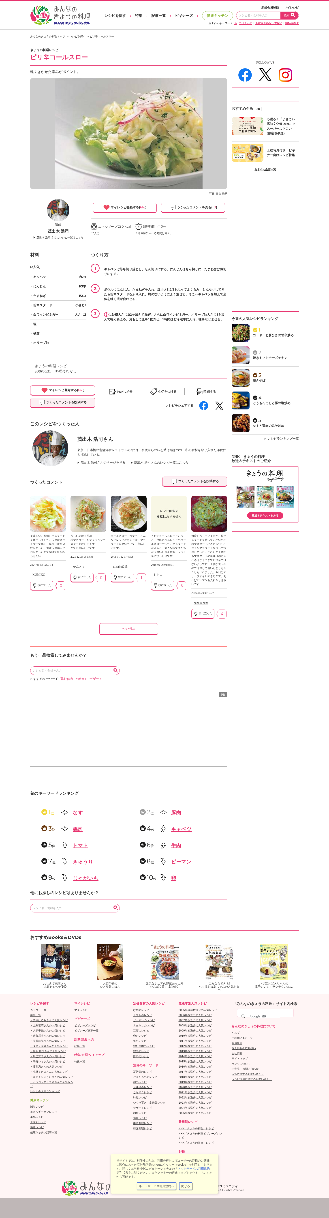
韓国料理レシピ (142, 1128)
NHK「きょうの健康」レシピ (196, 1142)
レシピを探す (115, 15)
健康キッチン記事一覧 (43, 1132)
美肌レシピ (37, 1117)
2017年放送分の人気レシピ (195, 1071)
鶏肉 (78, 829)
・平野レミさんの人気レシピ (47, 1061)
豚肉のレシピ (141, 1056)
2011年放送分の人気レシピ (195, 1040)
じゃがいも (85, 878)
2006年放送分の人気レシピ (195, 1015)
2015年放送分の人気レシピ (195, 1061)
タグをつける (167, 391)
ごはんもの (245, 23)
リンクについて (241, 1063)
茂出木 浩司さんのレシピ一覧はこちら (161, 462)
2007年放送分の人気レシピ (195, 1020)
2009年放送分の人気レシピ (195, 1030)
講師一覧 (35, 1015)
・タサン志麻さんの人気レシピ (49, 1046)
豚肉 (176, 813)
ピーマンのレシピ (144, 1020)
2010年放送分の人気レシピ (195, 1035)
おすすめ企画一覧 (265, 169)
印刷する (209, 391)
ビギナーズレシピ (85, 1025)
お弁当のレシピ (142, 1087)
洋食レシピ (140, 1118)
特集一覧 (79, 1061)
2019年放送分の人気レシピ (195, 1082)
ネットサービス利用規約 (194, 1168)
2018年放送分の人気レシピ (195, 1077)
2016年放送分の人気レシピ (195, 1066)
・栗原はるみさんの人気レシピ (49, 1020)
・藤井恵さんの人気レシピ (46, 1066)
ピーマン (181, 862)
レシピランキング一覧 (283, 438)
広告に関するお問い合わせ (248, 1074)
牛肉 (176, 845)
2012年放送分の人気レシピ (195, 1046)
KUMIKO (38, 574)
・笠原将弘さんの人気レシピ (47, 1040)
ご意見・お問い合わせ (245, 1068)
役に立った (44, 585)
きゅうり (83, 862)
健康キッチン (217, 15)
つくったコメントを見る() (196, 207)
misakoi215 (120, 566)
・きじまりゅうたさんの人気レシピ (51, 1077)
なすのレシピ (141, 1010)
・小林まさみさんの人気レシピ (49, 1071)
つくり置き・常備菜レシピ (149, 1102)
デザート (96, 679)
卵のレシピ (140, 1035)
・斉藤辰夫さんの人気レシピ (47, 1035)
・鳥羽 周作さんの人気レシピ (48, 1051)
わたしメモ (124, 391)
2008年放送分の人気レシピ (195, 1025)
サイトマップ (240, 1058)
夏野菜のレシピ (142, 1071)
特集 (138, 15)
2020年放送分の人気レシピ (195, 1087)
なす (78, 813)
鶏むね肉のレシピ (144, 1046)
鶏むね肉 (66, 679)
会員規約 (237, 1043)
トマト (80, 845)
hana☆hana (201, 603)
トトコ (158, 574)
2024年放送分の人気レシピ (195, 1107)
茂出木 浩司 (58, 231)
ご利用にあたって (242, 1038)
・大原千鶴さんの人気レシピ (47, 1030)
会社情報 (237, 1053)
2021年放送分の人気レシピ (195, 1092)
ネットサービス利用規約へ (156, 1186)
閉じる (185, 1186)
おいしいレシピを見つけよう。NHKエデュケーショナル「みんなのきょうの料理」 (60, 15)
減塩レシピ (37, 1106)
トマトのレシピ (142, 1015)
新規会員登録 (270, 7)
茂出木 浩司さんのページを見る (103, 462)
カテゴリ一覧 (38, 1010)
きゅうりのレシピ (144, 1025)
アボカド (81, 679)
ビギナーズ (184, 15)
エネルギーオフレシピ (43, 1111)
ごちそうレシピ (142, 1092)
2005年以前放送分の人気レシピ (198, 1010)
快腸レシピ (37, 1127)
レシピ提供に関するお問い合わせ (252, 1079)
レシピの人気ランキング (45, 1091)
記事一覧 (159, 15)
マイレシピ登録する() (128, 207)
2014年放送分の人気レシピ (195, 1056)
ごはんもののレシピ (145, 1077)
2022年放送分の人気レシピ (195, 1097)
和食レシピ (140, 1113)
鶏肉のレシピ (141, 1051)
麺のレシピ (140, 1082)
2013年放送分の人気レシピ (195, 1051)
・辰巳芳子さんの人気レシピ (47, 1056)
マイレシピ (291, 7)
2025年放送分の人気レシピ (195, 1113)
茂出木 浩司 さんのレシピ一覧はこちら (59, 237)
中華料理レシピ (142, 1123)
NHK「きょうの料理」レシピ (196, 1128)
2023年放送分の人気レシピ (195, 1102)
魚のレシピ (140, 1040)
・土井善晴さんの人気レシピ (47, 1025)
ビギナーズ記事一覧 (86, 1030)
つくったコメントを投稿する (66, 402)
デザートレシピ (142, 1107)
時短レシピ (140, 1097)
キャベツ (181, 829)
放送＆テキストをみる (265, 515)
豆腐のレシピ (141, 1030)
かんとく (79, 566)
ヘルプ (236, 1032)
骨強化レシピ (38, 1122)
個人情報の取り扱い (244, 1048)
